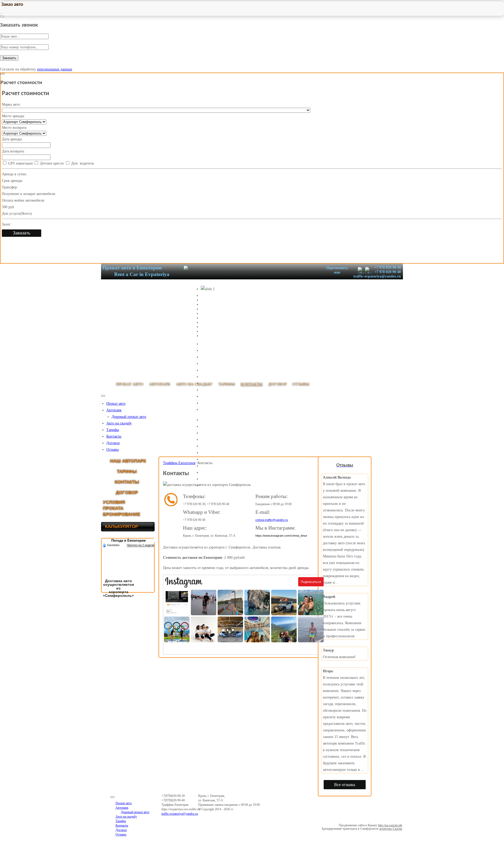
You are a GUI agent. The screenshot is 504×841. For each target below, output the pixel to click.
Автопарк (114, 410)
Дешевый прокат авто (129, 417)
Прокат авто (115, 404)
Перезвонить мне (337, 270)
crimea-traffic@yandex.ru (271, 519)
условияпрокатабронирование (121, 508)
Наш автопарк (128, 461)
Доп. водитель (82, 163)
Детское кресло (51, 163)
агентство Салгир (390, 828)
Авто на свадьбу (119, 423)
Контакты (113, 436)
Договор (113, 443)
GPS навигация (20, 163)
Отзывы (112, 450)
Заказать (9, 58)
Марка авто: (11, 104)
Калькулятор (121, 526)
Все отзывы (344, 784)
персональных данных (54, 69)
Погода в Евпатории (128, 540)
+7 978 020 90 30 (387, 267)
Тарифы (112, 430)
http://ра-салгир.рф (390, 825)
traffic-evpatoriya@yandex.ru (377, 276)
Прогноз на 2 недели (140, 545)
